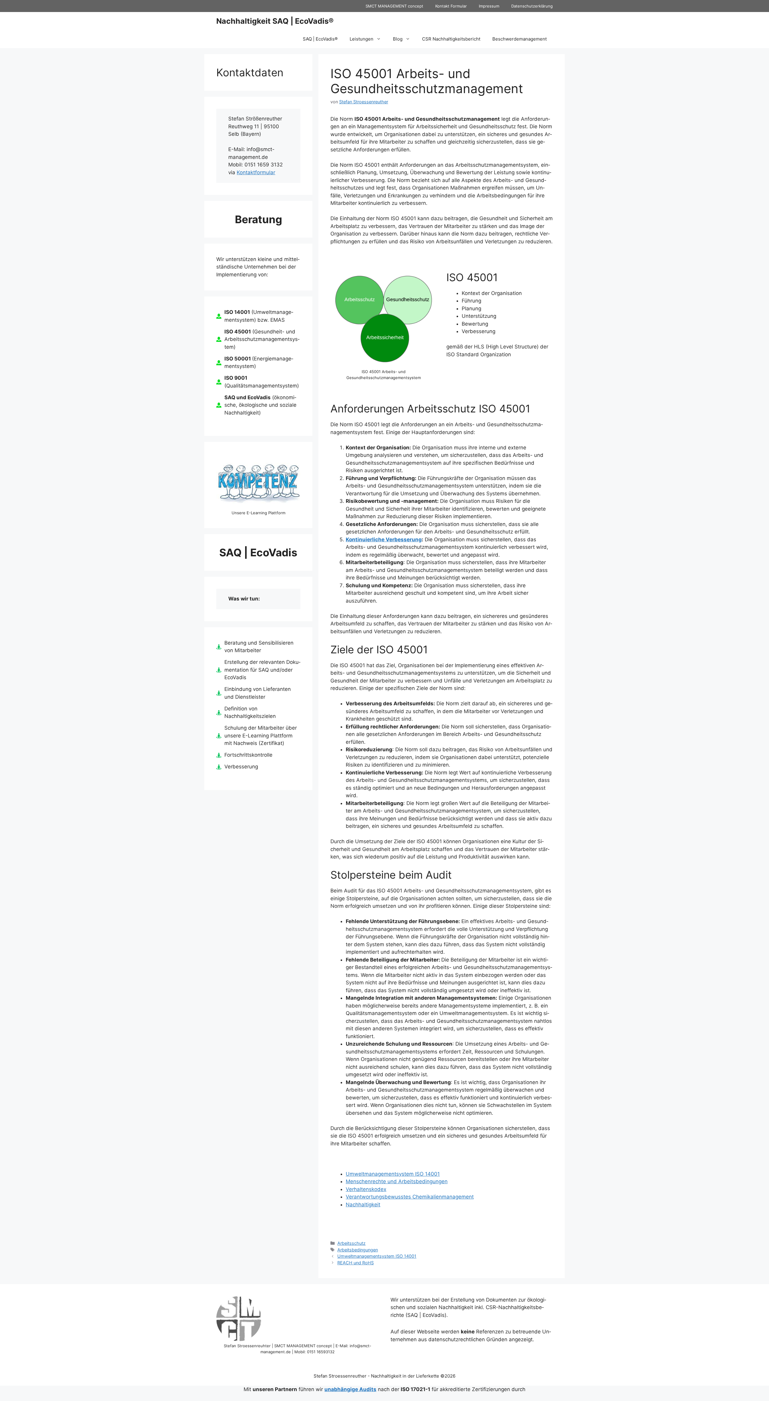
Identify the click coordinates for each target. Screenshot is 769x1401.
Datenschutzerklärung (532, 6)
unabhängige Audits (350, 1389)
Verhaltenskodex (366, 1189)
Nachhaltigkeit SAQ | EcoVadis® (275, 21)
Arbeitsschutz (351, 1243)
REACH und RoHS (355, 1262)
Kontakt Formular (451, 6)
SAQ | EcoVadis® (320, 39)
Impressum (489, 6)
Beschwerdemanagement (519, 39)
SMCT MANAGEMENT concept (394, 6)
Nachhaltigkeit (363, 1205)
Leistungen (361, 39)
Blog (398, 39)
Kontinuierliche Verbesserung (384, 539)
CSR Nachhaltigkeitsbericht (451, 39)
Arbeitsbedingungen (357, 1249)
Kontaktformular (256, 172)
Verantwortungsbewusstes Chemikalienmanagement (410, 1197)
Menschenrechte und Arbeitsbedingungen (397, 1181)
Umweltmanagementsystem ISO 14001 (393, 1174)
